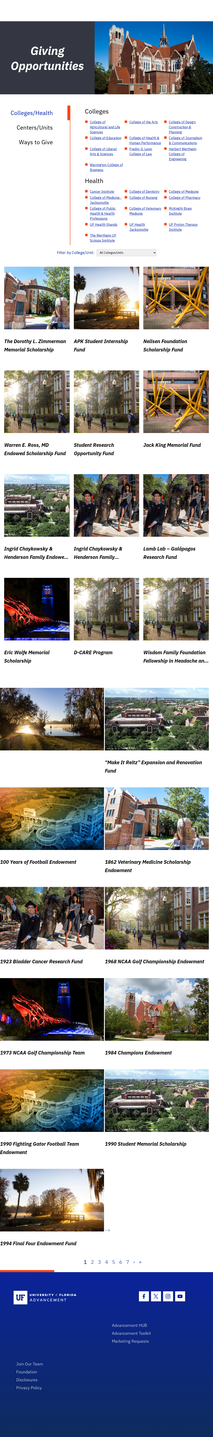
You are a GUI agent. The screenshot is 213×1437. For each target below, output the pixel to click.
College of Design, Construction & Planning (182, 127)
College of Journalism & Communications (185, 140)
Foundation (26, 1372)
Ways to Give (36, 142)
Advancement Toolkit (131, 1333)
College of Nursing (143, 198)
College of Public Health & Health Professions (103, 213)
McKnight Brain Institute (180, 211)
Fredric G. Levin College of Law (140, 151)
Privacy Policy (29, 1387)
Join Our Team (29, 1364)
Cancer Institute (102, 191)
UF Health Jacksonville (138, 227)
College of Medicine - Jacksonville (106, 200)
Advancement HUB (129, 1325)
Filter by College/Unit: (75, 252)
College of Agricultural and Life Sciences (105, 127)
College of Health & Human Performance (145, 140)
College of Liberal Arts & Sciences (103, 151)
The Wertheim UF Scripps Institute (103, 237)
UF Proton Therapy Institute (183, 227)
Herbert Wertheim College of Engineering (182, 154)
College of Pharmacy (185, 198)
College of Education (105, 138)
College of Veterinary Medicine (145, 211)
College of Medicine (184, 191)
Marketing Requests (130, 1341)
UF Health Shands (103, 224)
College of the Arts (143, 122)
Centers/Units (35, 127)
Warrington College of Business (106, 167)
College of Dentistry (144, 191)
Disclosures (27, 1380)
